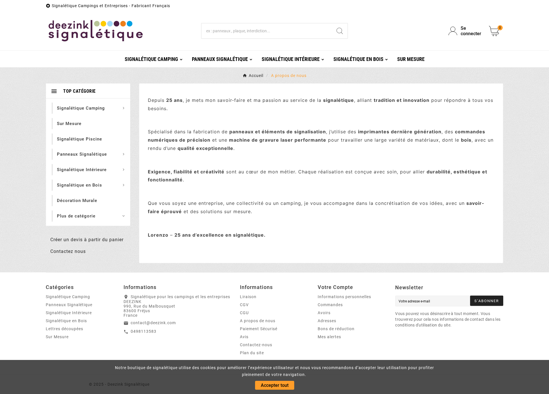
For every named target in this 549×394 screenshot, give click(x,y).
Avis (244, 336)
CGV (244, 304)
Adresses (327, 320)
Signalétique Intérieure (69, 312)
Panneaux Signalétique (69, 304)
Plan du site (252, 353)
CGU (244, 312)
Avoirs (324, 312)
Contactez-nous (256, 344)
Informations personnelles (344, 296)
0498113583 (143, 331)
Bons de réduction (336, 328)
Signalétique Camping (68, 296)
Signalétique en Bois (66, 320)
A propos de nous (257, 320)
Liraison (248, 296)
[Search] (340, 31)
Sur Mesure (57, 336)
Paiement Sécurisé (258, 328)
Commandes (330, 304)
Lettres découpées (64, 328)
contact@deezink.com (153, 322)
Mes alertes (329, 336)
